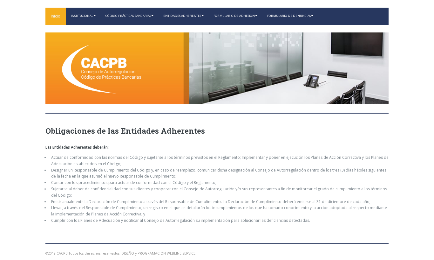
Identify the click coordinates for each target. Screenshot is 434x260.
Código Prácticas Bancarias (128, 16)
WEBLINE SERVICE (181, 253)
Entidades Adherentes (182, 16)
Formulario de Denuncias (289, 16)
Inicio (55, 16)
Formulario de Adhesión (234, 16)
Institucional (82, 16)
